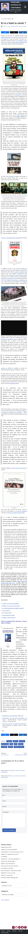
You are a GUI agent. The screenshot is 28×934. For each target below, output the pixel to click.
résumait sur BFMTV (6, 368)
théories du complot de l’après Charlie (16, 512)
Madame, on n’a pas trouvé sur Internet (11, 605)
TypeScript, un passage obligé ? (8, 861)
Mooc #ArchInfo (4, 932)
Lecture (8, 26)
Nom (3, 795)
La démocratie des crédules (8, 615)
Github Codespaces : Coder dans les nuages (11, 870)
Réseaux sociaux (22, 26)
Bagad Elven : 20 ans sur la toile (8, 872)
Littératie (13, 26)
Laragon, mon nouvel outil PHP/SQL (9, 849)
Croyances (22, 741)
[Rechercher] (25, 7)
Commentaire (5, 812)
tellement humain (14, 383)
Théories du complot (19, 746)
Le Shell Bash (4, 856)
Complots (15, 741)
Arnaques (9, 741)
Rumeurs (10, 746)
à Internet (4, 39)
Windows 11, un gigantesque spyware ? (10, 854)
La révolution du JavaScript (7, 868)
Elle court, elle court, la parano (18, 468)
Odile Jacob (18, 237)
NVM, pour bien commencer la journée (9, 865)
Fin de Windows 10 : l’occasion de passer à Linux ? (12, 851)
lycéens (19, 37)
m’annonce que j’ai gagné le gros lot (9, 278)
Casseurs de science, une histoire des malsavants (14, 723)
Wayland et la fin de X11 (6, 847)
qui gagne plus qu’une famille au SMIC (17, 275)
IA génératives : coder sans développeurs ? (10, 858)
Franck (4, 26)
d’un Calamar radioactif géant (20, 271)
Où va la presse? (6, 610)
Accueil (2, 18)
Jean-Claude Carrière (10, 237)
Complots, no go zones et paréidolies (10, 603)
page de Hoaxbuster (22, 511)
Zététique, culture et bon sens (8, 617)
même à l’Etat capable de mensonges (16, 42)
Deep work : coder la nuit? (7, 875)
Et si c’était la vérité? (19, 116)
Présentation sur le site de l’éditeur (9, 715)
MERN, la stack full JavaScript (8, 863)
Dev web (20, 930)
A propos (8, 930)
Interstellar (11, 176)
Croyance (3, 237)
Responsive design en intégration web (9, 877)
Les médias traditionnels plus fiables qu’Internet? (13, 608)
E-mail (4, 800)
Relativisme (4, 746)
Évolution (14, 930)
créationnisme (17, 94)
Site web (4, 806)
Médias (16, 26)
